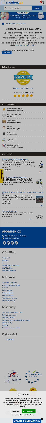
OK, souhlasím (28, 411)
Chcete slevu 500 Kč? (27, 420)
